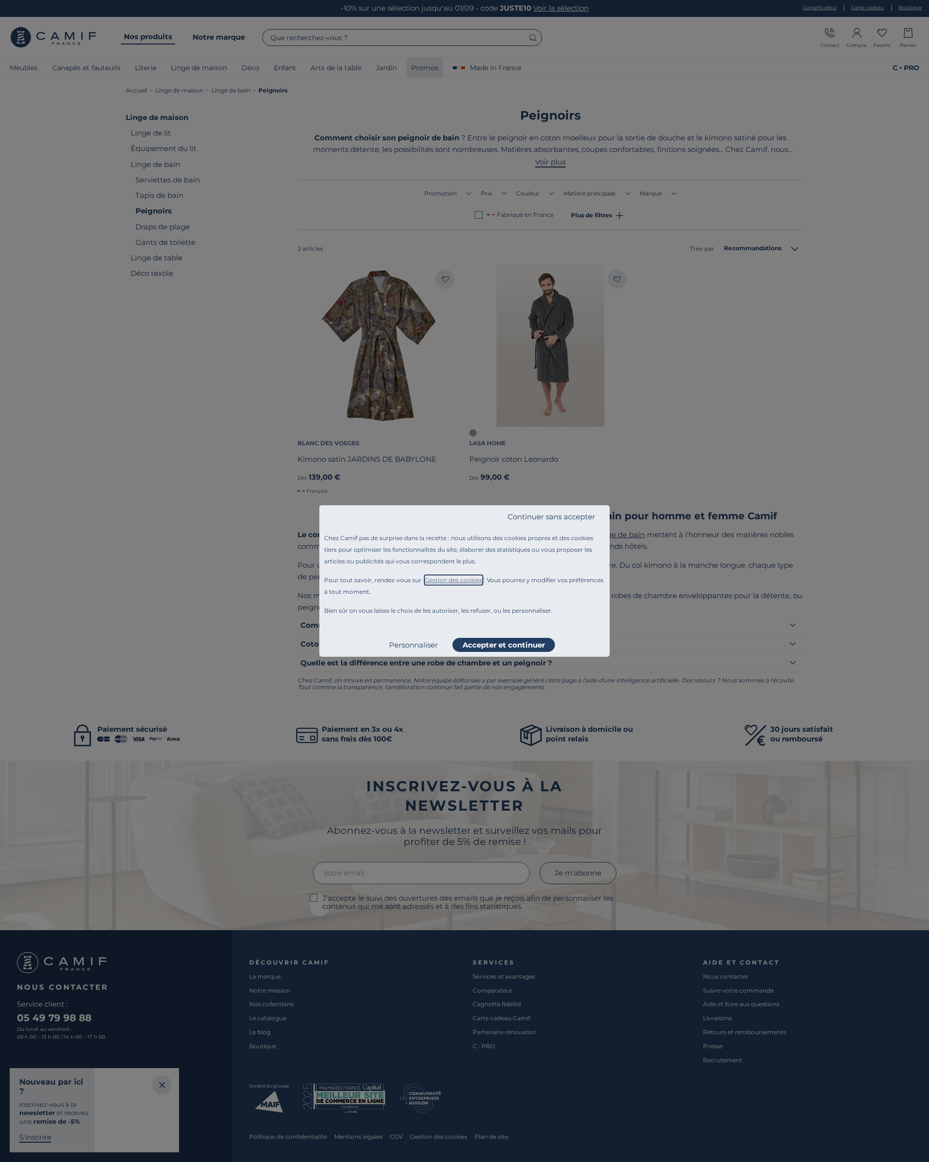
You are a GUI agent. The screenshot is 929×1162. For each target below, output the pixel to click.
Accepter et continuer (504, 644)
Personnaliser (413, 644)
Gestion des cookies (453, 580)
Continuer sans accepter (551, 516)
